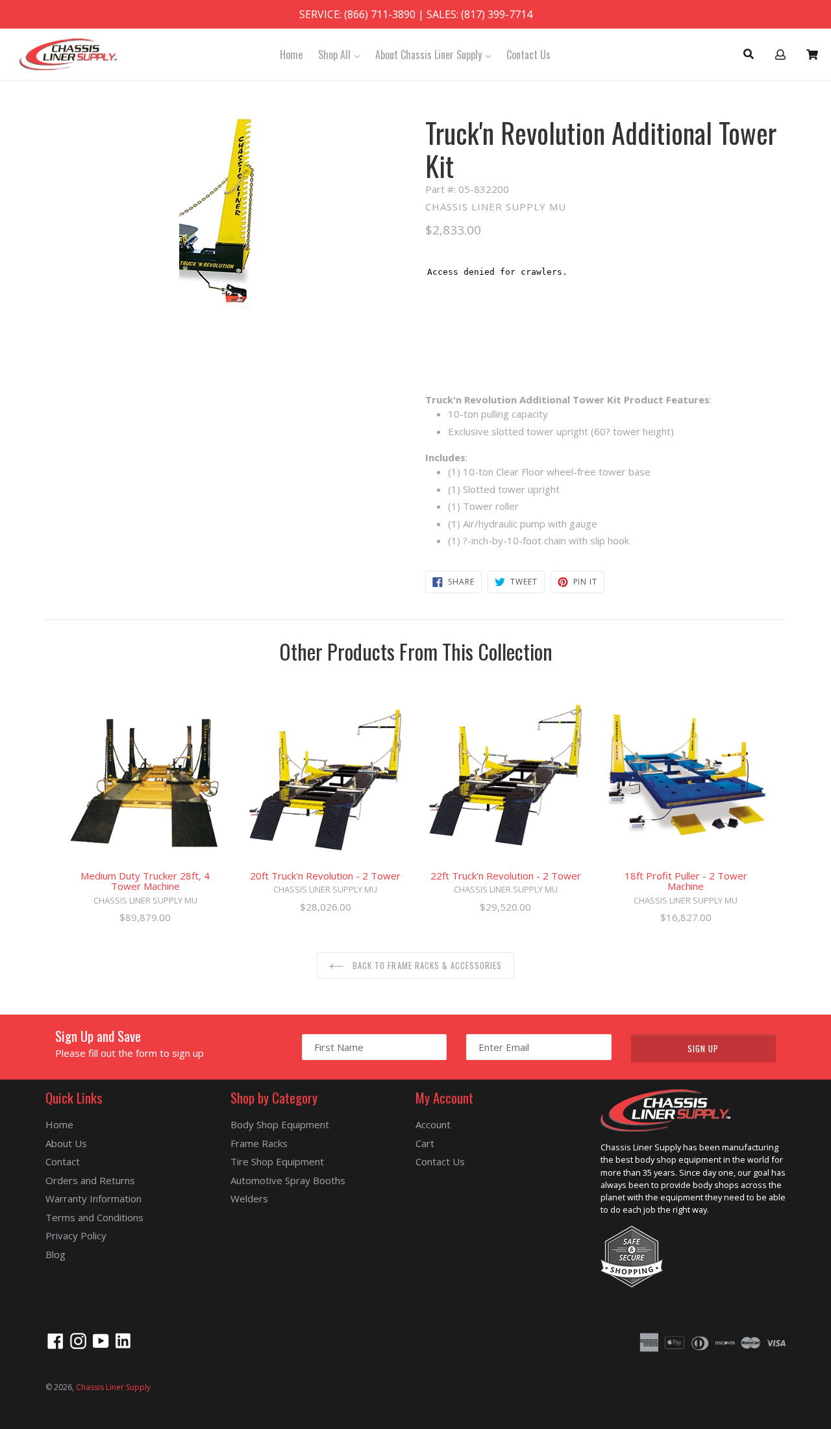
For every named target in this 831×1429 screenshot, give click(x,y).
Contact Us (528, 54)
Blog (55, 1254)
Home (291, 54)
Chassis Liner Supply (113, 1387)
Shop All (342, 54)
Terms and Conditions (94, 1217)
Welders (249, 1198)
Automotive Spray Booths (287, 1180)
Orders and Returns (90, 1180)
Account (433, 1124)
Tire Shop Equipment (277, 1161)
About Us (66, 1143)
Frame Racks (259, 1143)
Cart (425, 1143)
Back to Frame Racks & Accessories (426, 965)
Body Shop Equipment (279, 1124)
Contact (62, 1161)
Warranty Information (93, 1198)
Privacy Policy (75, 1235)
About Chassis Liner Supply (436, 54)
